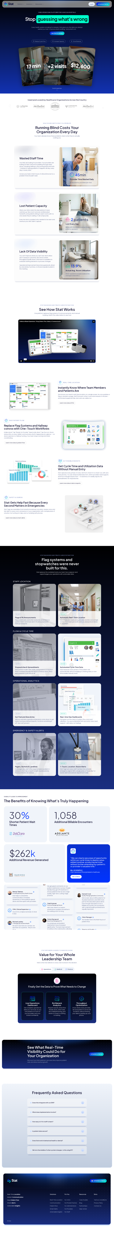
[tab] (46, 969)
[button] (21, 4)
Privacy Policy (98, 1203)
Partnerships (83, 1206)
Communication (55, 1203)
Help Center (83, 1209)
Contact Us (97, 1206)
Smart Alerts (54, 1209)
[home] (9, 4)
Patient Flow (54, 1206)
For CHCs (67, 1200)
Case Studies (83, 1200)
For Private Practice (71, 1203)
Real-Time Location (56, 1200)
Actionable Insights (56, 1212)
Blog (80, 1203)
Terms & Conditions (100, 1200)
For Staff (67, 1212)
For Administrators (70, 1206)
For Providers (69, 1209)
